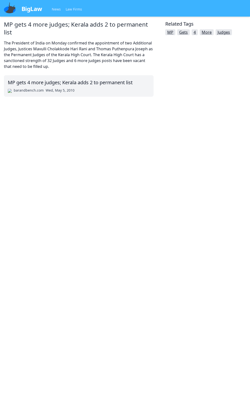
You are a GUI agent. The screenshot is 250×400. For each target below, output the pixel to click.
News (56, 9)
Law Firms (74, 9)
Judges (224, 32)
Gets (183, 32)
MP (170, 32)
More (207, 32)
